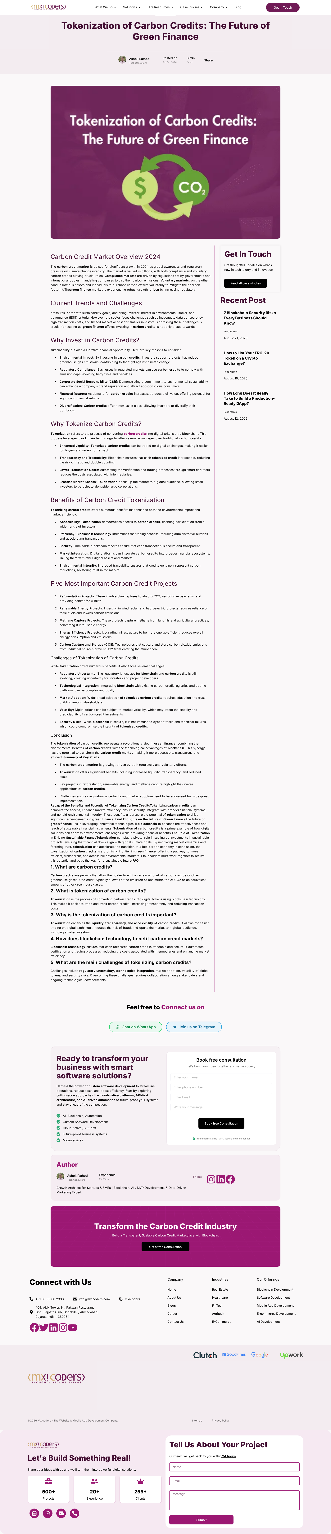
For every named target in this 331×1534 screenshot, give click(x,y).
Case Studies (189, 7)
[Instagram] (211, 1179)
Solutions (130, 7)
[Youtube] (72, 1327)
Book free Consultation (221, 1123)
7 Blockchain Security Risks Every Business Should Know (250, 318)
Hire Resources (158, 7)
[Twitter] (44, 1327)
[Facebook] (230, 1179)
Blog (238, 7)
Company (217, 7)
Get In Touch (283, 7)
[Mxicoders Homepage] (48, 9)
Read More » (231, 331)
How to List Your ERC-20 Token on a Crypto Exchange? (246, 358)
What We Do (104, 7)
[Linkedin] (220, 1179)
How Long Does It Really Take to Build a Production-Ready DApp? (249, 398)
